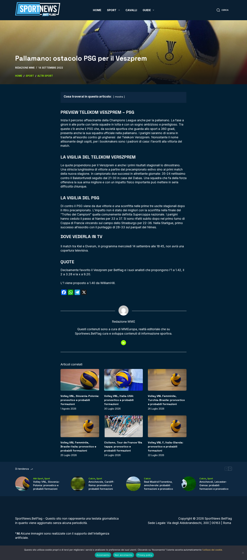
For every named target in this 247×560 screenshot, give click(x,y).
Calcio (92, 478)
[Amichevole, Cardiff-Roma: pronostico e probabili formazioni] (78, 483)
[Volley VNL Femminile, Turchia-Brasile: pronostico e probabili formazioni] (167, 380)
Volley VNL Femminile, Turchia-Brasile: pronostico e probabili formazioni (166, 400)
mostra (119, 96)
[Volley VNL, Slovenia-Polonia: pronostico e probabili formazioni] (79, 380)
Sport (111, 10)
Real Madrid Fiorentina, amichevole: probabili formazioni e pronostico (158, 485)
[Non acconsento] (242, 552)
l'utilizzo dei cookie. (212, 549)
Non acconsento (124, 555)
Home (97, 10)
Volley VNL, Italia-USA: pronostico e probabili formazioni (119, 400)
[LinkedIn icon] (123, 342)
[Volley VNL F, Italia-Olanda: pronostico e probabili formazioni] (167, 426)
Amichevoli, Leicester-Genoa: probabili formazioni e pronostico (213, 485)
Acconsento (103, 555)
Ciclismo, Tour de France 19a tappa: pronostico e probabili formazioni (123, 446)
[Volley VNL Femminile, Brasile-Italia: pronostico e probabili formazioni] (79, 426)
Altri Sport (38, 478)
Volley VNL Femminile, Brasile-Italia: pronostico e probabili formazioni (78, 446)
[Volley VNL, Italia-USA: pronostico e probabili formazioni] (123, 380)
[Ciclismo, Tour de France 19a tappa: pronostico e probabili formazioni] (123, 426)
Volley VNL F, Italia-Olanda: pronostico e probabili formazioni (165, 446)
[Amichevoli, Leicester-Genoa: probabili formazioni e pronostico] (188, 483)
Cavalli (131, 10)
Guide (147, 10)
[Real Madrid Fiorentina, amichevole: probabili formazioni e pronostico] (133, 483)
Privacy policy (144, 555)
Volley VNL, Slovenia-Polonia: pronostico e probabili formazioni (79, 400)
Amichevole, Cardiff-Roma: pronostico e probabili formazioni (101, 485)
